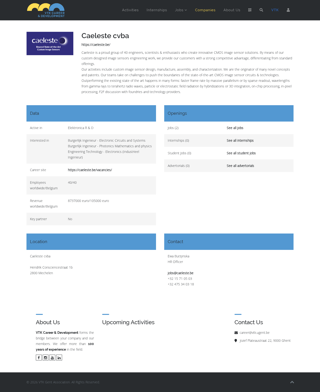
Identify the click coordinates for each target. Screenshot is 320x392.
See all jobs (235, 128)
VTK (275, 10)
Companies (205, 10)
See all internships (240, 140)
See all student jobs (241, 153)
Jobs (179, 10)
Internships (157, 10)
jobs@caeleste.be (180, 273)
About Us (231, 10)
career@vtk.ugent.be (255, 332)
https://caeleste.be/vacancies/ (90, 170)
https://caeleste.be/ (96, 44)
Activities (130, 10)
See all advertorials (240, 165)
